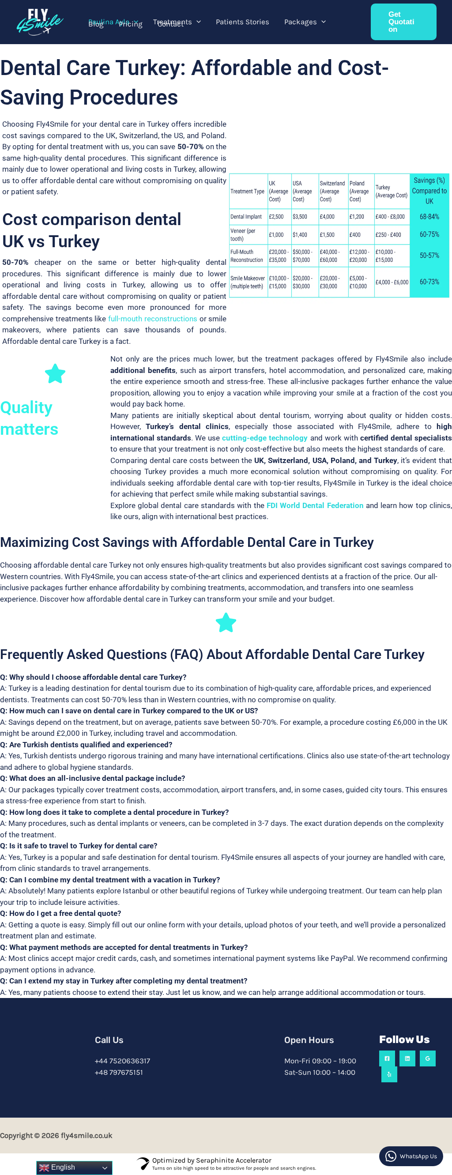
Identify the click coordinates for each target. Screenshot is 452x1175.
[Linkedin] (407, 1058)
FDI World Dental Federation (315, 505)
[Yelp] (389, 1074)
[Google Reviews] (428, 1058)
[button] (133, 21)
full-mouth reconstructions (152, 318)
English (62, 1167)
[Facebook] (387, 1058)
